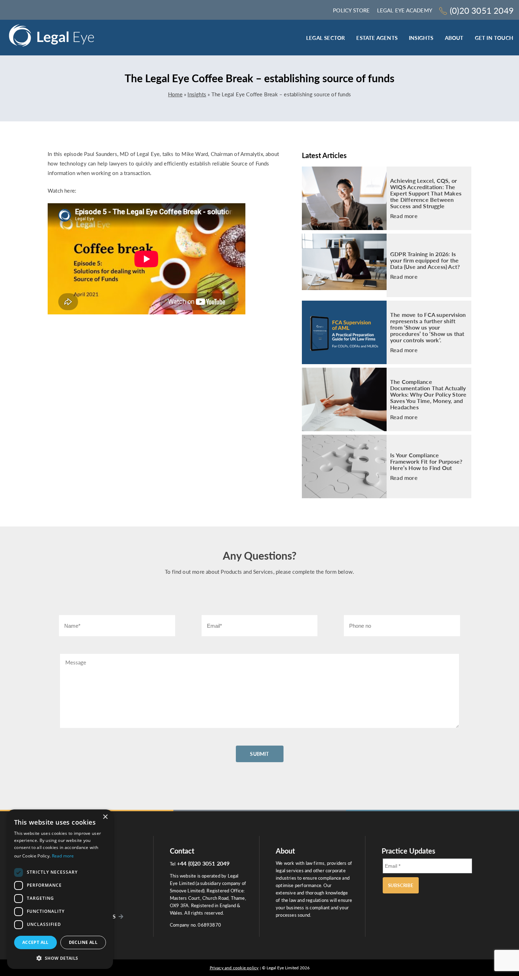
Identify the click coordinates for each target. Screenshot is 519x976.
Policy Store (351, 10)
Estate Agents (377, 38)
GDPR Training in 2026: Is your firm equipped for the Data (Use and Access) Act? (425, 260)
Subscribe (400, 885)
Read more (404, 216)
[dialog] (60, 889)
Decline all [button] (83, 942)
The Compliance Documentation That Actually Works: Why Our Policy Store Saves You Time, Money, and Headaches (428, 394)
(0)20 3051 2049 (482, 10)
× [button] (105, 817)
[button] (60, 958)
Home (175, 94)
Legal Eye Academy (404, 10)
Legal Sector (325, 38)
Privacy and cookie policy (234, 967)
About (454, 38)
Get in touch (494, 38)
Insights (421, 38)
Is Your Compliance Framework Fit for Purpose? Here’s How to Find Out (426, 461)
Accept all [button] (35, 942)
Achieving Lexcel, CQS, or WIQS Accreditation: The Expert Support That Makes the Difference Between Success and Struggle (425, 193)
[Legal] (51, 38)
